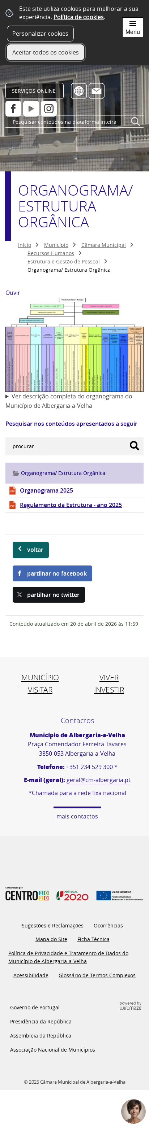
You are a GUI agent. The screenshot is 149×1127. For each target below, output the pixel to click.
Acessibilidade (30, 975)
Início (24, 244)
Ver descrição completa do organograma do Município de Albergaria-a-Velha (68, 401)
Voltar (35, 550)
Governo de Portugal (35, 1007)
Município (56, 244)
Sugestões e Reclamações (53, 925)
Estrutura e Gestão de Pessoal (63, 261)
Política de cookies (79, 17)
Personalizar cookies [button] (40, 34)
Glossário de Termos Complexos (97, 975)
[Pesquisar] (134, 446)
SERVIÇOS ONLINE (34, 90)
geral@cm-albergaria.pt (99, 780)
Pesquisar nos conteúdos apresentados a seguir (71, 424)
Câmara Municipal (103, 244)
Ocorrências (108, 925)
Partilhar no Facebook (57, 573)
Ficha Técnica (93, 939)
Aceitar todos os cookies (45, 52)
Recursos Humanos (50, 253)
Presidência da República (41, 1021)
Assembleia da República (40, 1035)
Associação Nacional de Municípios (52, 1049)
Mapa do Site (51, 939)
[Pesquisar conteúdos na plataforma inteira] (136, 125)
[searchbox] (74, 121)
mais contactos (77, 816)
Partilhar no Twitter (53, 595)
